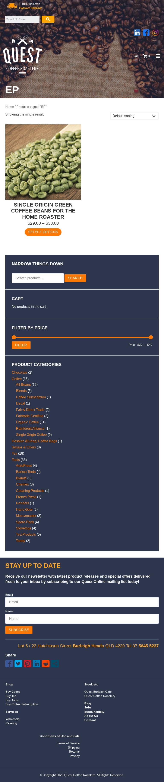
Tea (14, 453)
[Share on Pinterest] (27, 663)
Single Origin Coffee (31, 435)
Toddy (20, 541)
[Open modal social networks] (55, 663)
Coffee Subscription (31, 397)
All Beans (23, 384)
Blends (21, 391)
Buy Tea (11, 696)
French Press (26, 497)
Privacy (75, 755)
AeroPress (24, 465)
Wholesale (13, 719)
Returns (74, 751)
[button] (136, 56)
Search (75, 278)
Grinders (22, 503)
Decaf (20, 403)
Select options (43, 232)
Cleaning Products (30, 491)
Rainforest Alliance (30, 428)
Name (9, 611)
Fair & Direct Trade (30, 410)
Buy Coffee (13, 691)
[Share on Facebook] (9, 663)
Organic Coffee (27, 422)
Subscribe (19, 630)
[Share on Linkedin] (36, 663)
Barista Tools (26, 472)
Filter (21, 345)
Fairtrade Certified (29, 416)
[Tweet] (18, 663)
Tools (16, 460)
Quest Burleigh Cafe (98, 691)
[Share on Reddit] (46, 663)
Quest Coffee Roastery (99, 696)
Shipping (74, 747)
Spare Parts (25, 522)
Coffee (17, 379)
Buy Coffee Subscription (22, 704)
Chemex (22, 484)
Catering (11, 723)
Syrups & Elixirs (24, 447)
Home (9, 106)
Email (9, 594)
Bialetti (21, 478)
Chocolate (19, 372)
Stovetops (23, 528)
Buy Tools (12, 700)
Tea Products (26, 534)
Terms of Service (68, 743)
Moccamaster (26, 515)
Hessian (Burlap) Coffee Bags (34, 441)
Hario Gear (24, 509)
